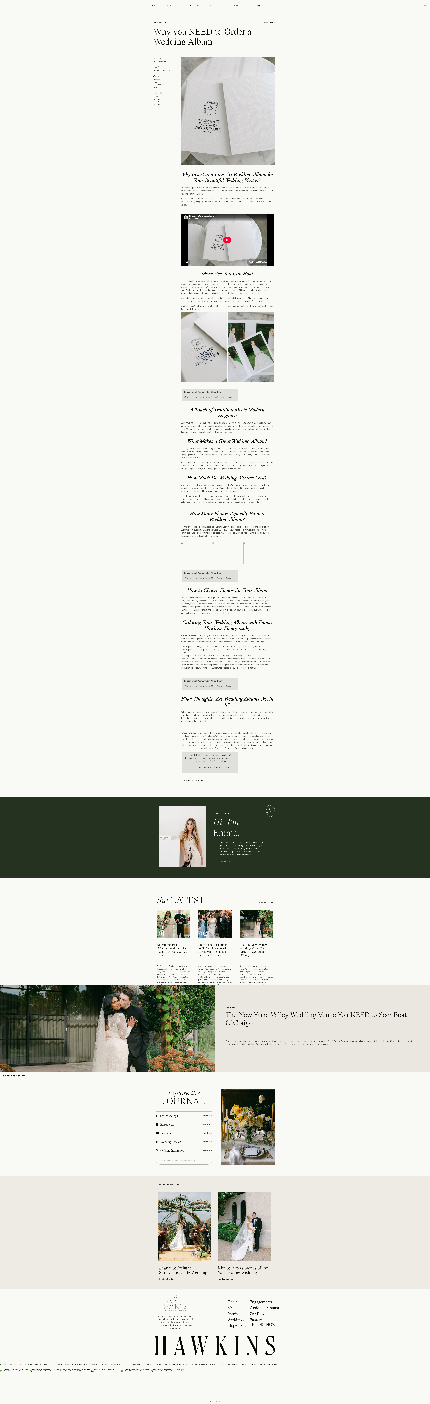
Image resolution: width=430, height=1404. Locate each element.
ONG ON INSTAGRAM (152, 1364)
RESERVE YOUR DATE (113, 1364)
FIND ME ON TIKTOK (87, 1364)
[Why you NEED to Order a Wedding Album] (248, 1127)
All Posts (156, 96)
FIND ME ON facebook (180, 1364)
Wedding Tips (160, 23)
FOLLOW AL (134, 1364)
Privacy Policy (215, 1401)
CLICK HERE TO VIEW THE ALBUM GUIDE (210, 767)
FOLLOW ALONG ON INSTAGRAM (241, 1364)
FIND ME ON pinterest (275, 1364)
